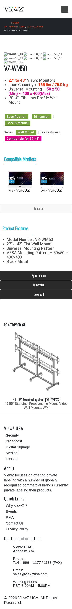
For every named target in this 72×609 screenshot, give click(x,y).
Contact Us (15, 523)
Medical (12, 453)
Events (11, 511)
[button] (64, 9)
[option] (20, 181)
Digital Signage (18, 447)
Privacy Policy (17, 529)
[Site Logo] (14, 9)
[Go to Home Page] (5, 23)
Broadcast (14, 441)
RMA (10, 517)
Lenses (11, 459)
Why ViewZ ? (16, 506)
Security (12, 435)
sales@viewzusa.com (30, 574)
